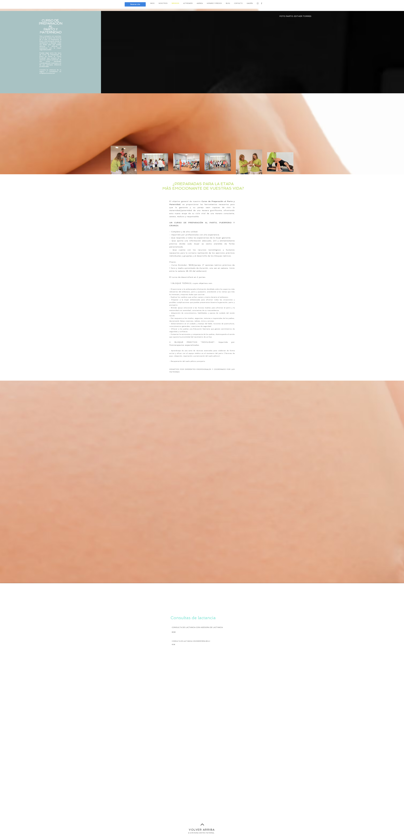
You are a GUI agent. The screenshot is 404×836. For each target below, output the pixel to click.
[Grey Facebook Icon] (261, 3)
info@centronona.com (47, 73)
